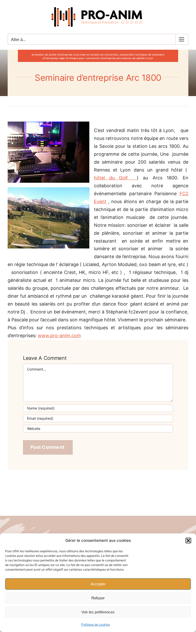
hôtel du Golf (115, 177)
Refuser (98, 598)
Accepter (98, 584)
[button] (188, 540)
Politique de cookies (95, 624)
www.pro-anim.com (59, 335)
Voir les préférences (98, 612)
